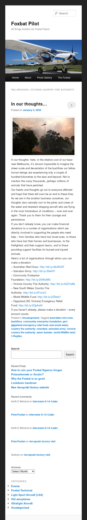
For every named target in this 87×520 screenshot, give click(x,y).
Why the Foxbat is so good (28, 378)
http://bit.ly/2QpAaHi (30, 305)
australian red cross (61, 318)
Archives (16, 467)
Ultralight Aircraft (22, 503)
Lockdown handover (24, 383)
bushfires (16, 321)
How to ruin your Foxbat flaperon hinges (36, 370)
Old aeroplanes (20, 499)
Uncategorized (30, 318)
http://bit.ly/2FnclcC (34, 292)
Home (15, 77)
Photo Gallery (44, 77)
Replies (16, 336)
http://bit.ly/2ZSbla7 (49, 297)
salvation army (57, 329)
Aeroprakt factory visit (42, 441)
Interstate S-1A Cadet (45, 401)
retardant (42, 329)
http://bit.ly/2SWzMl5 (38, 279)
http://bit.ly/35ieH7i (44, 271)
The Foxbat (64, 77)
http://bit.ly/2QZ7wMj (62, 284)
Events (15, 486)
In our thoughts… (29, 104)
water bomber (45, 332)
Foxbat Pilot (25, 23)
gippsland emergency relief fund (29, 325)
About (28, 77)
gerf (65, 321)
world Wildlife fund (64, 332)
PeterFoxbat (18, 414)
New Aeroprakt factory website (30, 387)
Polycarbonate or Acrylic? (27, 374)
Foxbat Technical (21, 490)
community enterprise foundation (42, 321)
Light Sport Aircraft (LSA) (27, 495)
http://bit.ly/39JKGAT (52, 267)
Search (15, 348)
